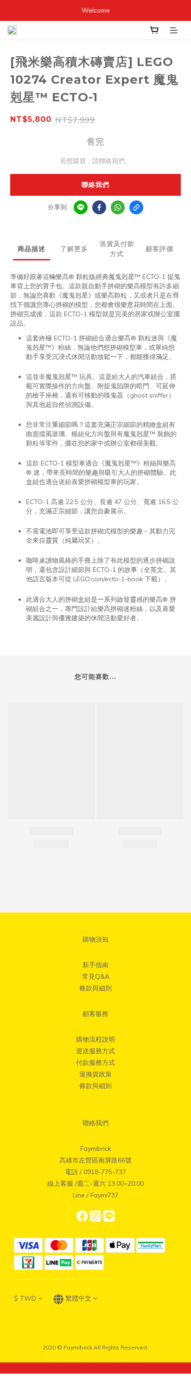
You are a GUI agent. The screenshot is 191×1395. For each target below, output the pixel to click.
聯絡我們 (95, 184)
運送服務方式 (95, 1051)
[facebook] (99, 207)
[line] (81, 207)
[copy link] (136, 207)
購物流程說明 (95, 1039)
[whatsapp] (118, 207)
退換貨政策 (95, 1074)
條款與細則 (95, 988)
